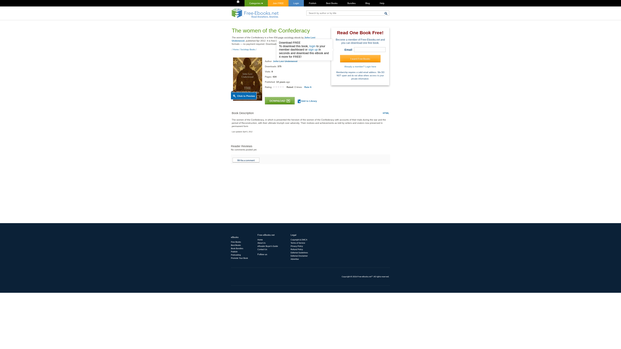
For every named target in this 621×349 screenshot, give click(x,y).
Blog (367, 3)
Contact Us (262, 249)
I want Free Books (360, 58)
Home (260, 240)
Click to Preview (246, 96)
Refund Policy (297, 249)
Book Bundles (237, 248)
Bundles (351, 3)
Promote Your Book (239, 258)
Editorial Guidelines (299, 253)
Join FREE (278, 3)
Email (348, 49)
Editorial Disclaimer (299, 256)
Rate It (307, 87)
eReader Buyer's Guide (267, 246)
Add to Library (309, 101)
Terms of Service (298, 243)
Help (382, 3)
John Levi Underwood (285, 61)
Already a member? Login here (360, 66)
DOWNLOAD (278, 100)
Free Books (236, 242)
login (312, 46)
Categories (255, 3)
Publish (312, 3)
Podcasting (236, 255)
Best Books (332, 3)
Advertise (295, 259)
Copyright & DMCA (299, 240)
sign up (313, 49)
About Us (261, 243)
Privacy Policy (297, 246)
